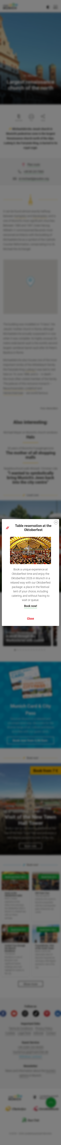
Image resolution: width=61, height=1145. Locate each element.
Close (30, 618)
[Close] (56, 522)
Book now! (30, 606)
